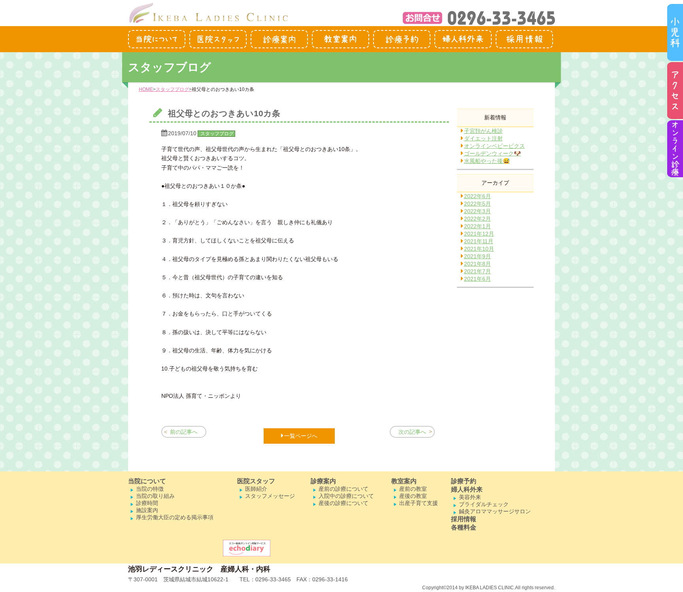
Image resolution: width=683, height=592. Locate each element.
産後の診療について (343, 503)
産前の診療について (343, 489)
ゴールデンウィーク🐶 (492, 153)
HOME (146, 89)
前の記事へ (184, 432)
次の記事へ (412, 432)
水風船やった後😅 (487, 161)
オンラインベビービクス (494, 146)
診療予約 (463, 481)
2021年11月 (478, 241)
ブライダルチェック (484, 504)
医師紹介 (256, 489)
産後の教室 (413, 496)
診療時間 (147, 503)
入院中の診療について (346, 496)
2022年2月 (477, 219)
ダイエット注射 (483, 138)
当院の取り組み (155, 496)
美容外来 (470, 497)
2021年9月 (477, 256)
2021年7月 (477, 271)
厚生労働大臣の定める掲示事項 (174, 517)
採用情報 (463, 519)
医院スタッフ (256, 481)
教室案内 (404, 481)
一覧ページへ (300, 436)
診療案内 (323, 481)
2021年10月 (479, 249)
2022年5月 (477, 203)
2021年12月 (479, 234)
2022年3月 (477, 211)
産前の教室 (413, 489)
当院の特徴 (150, 489)
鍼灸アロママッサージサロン (495, 511)
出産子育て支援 (418, 503)
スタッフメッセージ (270, 496)
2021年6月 (477, 279)
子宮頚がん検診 (483, 131)
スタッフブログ (172, 89)
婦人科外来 (467, 489)
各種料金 (463, 527)
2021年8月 (477, 264)
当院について (147, 481)
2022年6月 (477, 196)
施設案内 (147, 510)
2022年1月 (477, 226)
